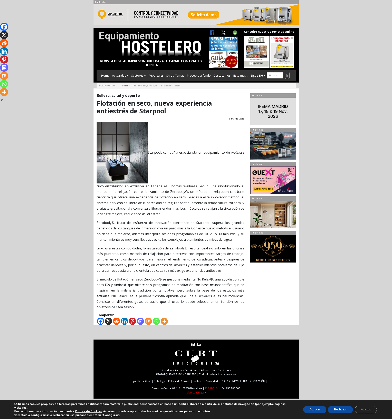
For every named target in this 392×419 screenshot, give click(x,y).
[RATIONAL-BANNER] (272, 146)
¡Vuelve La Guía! (142, 381)
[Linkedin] (124, 321)
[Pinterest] (132, 321)
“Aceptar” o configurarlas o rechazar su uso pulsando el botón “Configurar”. (67, 415)
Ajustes (366, 409)
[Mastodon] (140, 321)
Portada (125, 86)
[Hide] (1, 100)
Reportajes (156, 75)
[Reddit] (116, 321)
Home (105, 75)
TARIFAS (225, 381)
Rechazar (340, 409)
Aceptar (314, 409)
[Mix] (148, 321)
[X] (108, 321)
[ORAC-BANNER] (272, 215)
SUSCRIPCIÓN (257, 381)
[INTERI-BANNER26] (272, 112)
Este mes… (240, 75)
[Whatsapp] (156, 321)
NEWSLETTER (239, 381)
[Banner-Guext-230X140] (272, 181)
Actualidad (119, 75)
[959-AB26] (272, 249)
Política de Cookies (179, 381)
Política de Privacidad (205, 381)
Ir (287, 75)
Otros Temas (175, 75)
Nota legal (160, 381)
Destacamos (222, 75)
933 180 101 (212, 388)
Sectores (137, 75)
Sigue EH (257, 75)
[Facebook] (100, 321)
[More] (164, 321)
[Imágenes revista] (196, 15)
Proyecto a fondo (199, 75)
